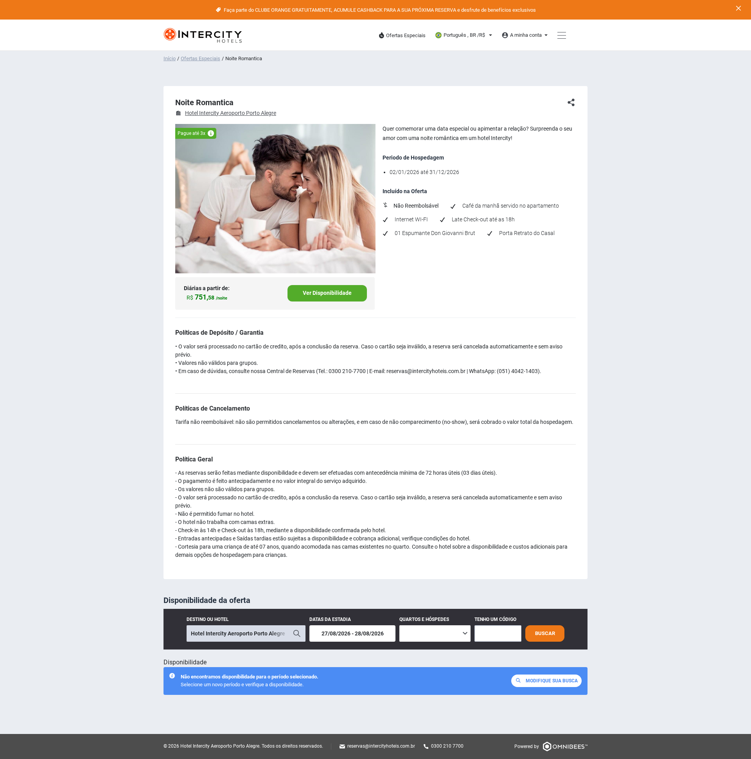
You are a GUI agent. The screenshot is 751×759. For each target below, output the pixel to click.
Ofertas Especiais (200, 58)
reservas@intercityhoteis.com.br (381, 746)
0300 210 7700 (447, 746)
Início (169, 58)
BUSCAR (545, 633)
